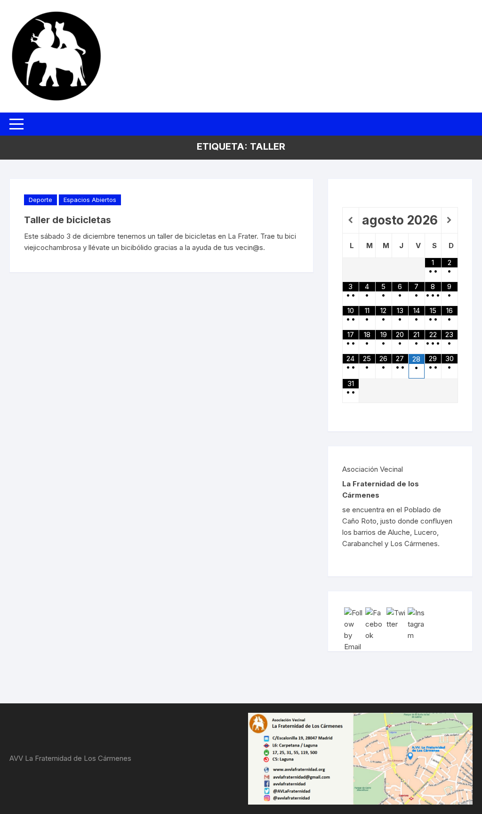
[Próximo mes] (450, 220)
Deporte (40, 199)
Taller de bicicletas (67, 220)
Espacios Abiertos (90, 199)
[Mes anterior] (351, 220)
